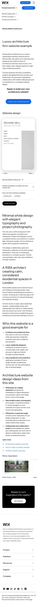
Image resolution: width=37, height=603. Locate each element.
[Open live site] (27, 471)
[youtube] (8, 589)
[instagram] (11, 589)
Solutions (7, 556)
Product (6, 550)
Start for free (25, 2)
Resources (7, 563)
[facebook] (4, 589)
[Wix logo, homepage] (5, 2)
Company (7, 576)
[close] (35, 595)
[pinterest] (18, 589)
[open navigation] (34, 2)
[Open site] (16, 467)
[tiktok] (15, 589)
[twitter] (22, 589)
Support (6, 569)
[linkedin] (25, 589)
